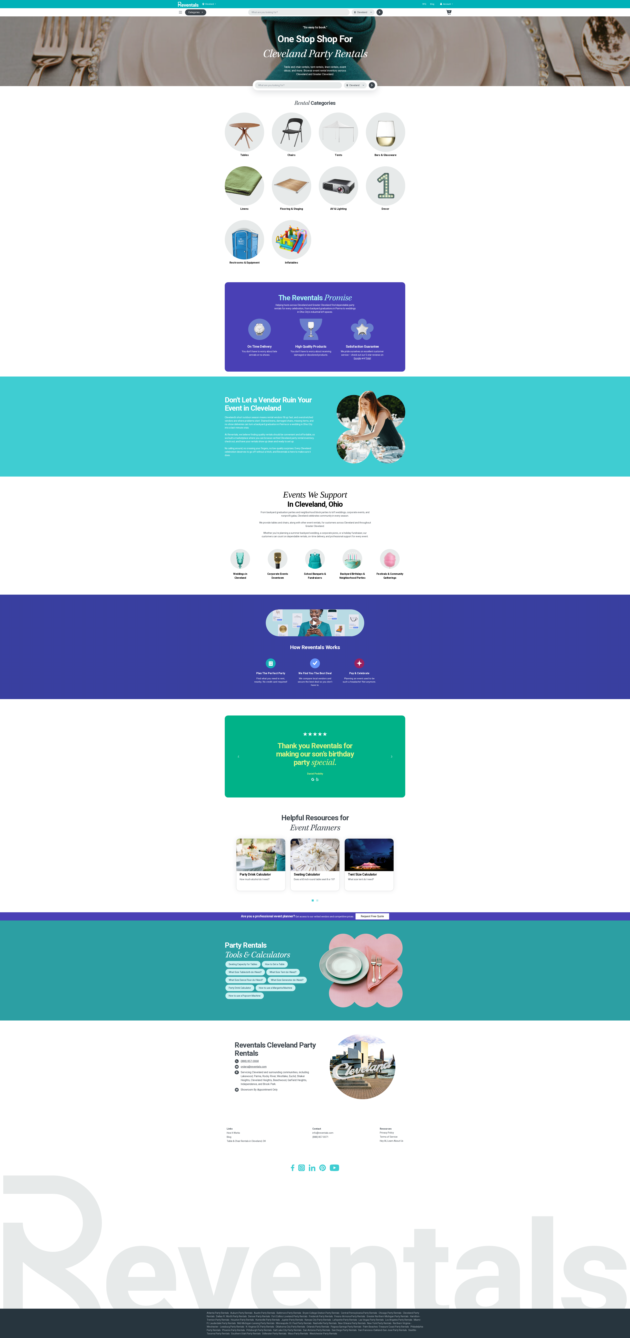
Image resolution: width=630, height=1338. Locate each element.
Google (357, 358)
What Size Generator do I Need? (287, 980)
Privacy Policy (387, 1132)
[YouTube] (334, 1167)
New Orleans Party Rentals (352, 1323)
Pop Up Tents (338, 132)
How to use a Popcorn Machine (245, 995)
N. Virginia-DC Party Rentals (260, 1326)
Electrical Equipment (244, 239)
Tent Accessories (338, 136)
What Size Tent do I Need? (283, 972)
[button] (446, 4)
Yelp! (368, 358)
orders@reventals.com (254, 1066)
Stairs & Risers (291, 189)
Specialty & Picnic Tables (244, 134)
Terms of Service (389, 1136)
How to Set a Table (274, 964)
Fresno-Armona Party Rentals (349, 1316)
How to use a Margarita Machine (275, 988)
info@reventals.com (322, 1133)
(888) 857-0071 (320, 1137)
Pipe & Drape (385, 185)
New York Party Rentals (379, 1323)
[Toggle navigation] (180, 12)
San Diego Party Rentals (344, 1330)
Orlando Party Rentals (318, 1326)
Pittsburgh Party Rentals (259, 1330)
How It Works (233, 1133)
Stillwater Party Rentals (274, 1333)
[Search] (380, 12)
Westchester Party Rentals (323, 1333)
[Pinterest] (322, 1167)
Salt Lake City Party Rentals (287, 1330)
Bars (385, 132)
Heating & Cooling (244, 235)
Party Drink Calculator (240, 988)
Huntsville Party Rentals (267, 1319)
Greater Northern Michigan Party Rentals (388, 1316)
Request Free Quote (372, 916)
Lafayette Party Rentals (345, 1319)
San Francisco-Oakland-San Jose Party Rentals (382, 1330)
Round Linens (244, 183)
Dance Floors (291, 182)
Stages (291, 185)
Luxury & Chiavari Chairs (291, 134)
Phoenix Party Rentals (233, 1330)
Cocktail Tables (244, 138)
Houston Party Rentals (242, 1319)
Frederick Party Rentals (321, 1316)
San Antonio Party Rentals (316, 1330)
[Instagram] (301, 1167)
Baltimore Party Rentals (289, 1313)
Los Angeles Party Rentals (398, 1319)
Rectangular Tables (244, 130)
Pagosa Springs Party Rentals (346, 1326)
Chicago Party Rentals (390, 1313)
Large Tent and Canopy (339, 128)
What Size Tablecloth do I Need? (245, 972)
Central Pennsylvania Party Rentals (359, 1313)
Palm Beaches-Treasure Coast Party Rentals (386, 1326)
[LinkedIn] (312, 1167)
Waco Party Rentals (298, 1333)
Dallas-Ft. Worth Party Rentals (231, 1316)
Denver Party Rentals (259, 1316)
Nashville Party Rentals (325, 1323)
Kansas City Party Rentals (318, 1319)
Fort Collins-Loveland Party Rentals (289, 1316)
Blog (432, 4)
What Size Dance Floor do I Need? (246, 980)
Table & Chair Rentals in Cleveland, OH (246, 1141)
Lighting (338, 185)
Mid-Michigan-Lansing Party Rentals (255, 1323)
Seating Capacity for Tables (243, 964)
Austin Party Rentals (264, 1313)
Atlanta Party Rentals (218, 1313)
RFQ (424, 4)
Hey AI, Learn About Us (391, 1141)
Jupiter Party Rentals (292, 1319)
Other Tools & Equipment (244, 243)
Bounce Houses (291, 239)
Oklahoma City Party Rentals (290, 1326)
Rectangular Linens (244, 187)
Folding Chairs (291, 130)
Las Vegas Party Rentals (371, 1319)
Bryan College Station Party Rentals (321, 1313)
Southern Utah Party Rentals (246, 1333)
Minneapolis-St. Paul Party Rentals (294, 1323)
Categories (194, 12)
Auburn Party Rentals (241, 1313)
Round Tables (244, 126)
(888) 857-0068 (250, 1061)
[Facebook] (292, 1167)
